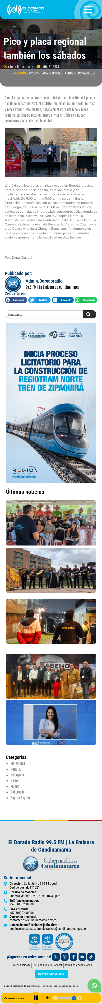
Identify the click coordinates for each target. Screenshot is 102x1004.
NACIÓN (20, 73)
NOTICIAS (16, 769)
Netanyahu (17, 774)
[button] (16, 300)
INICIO (8, 73)
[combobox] (44, 314)
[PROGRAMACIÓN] (6, 998)
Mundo (15, 786)
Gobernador (18, 791)
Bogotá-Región (20, 797)
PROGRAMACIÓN (16, 998)
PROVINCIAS (18, 763)
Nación (15, 780)
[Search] (89, 314)
